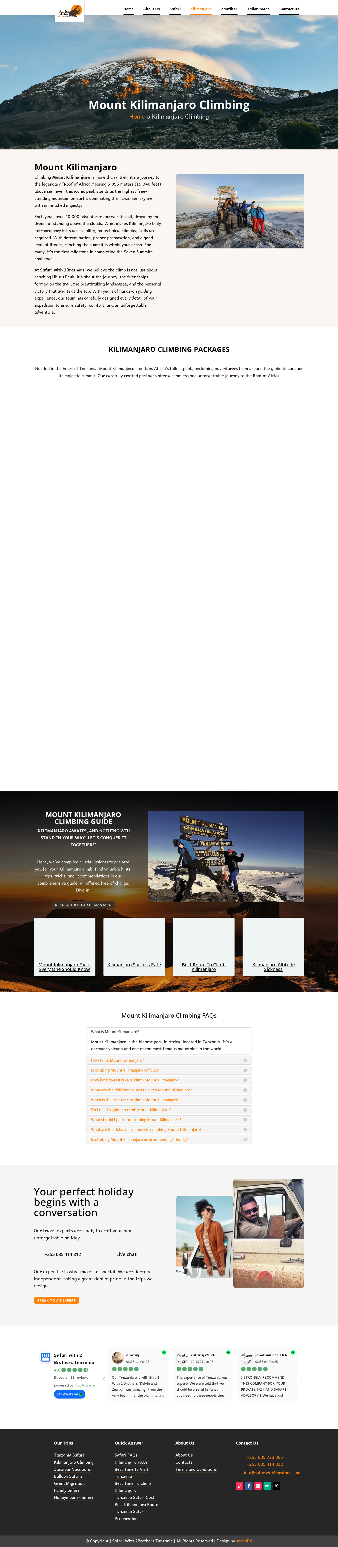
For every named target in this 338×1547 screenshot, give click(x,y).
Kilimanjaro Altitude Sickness (273, 966)
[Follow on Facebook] (248, 1486)
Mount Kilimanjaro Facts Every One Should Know (64, 966)
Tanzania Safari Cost (134, 1497)
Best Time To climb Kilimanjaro (133, 1487)
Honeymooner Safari (73, 1497)
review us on (67, 1394)
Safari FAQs (126, 1454)
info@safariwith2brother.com (272, 1472)
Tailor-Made (258, 9)
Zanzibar (229, 9)
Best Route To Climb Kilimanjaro (204, 966)
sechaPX (244, 1540)
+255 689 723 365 (265, 1457)
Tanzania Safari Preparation (130, 1515)
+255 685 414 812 (265, 1464)
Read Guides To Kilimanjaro (83, 904)
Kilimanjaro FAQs (131, 1462)
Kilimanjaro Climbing (74, 1462)
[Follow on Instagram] (258, 1486)
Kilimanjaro (201, 9)
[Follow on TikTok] (239, 1486)
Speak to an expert (56, 1300)
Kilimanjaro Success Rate (134, 964)
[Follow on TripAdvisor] (267, 1486)
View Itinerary (79, 470)
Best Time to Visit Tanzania (131, 1473)
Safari (175, 9)
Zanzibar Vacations (72, 1469)
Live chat (126, 1254)
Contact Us (289, 9)
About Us (151, 9)
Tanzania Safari (69, 1454)
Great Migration (69, 1483)
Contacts (183, 1462)
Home (128, 9)
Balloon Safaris (68, 1476)
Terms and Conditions (196, 1469)
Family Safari (66, 1490)
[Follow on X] (276, 1486)
